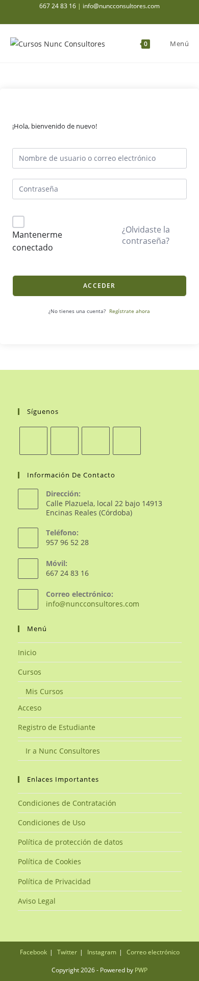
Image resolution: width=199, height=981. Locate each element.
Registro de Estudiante (56, 727)
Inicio (27, 652)
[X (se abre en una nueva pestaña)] (80, 16)
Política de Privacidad (54, 881)
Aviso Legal (37, 901)
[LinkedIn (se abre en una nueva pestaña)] (120, 16)
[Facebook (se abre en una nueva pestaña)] (98, 16)
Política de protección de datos (70, 842)
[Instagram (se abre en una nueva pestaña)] (110, 16)
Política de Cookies (49, 861)
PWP (141, 970)
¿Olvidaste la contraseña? (146, 235)
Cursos (29, 672)
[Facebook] (65, 441)
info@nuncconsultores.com (121, 6)
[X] (33, 441)
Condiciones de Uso (51, 822)
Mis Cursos (43, 691)
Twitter (67, 952)
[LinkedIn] (127, 441)
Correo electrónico (153, 952)
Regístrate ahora (129, 311)
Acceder (99, 285)
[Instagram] (96, 441)
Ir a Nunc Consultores (61, 751)
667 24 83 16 (57, 6)
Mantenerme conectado (37, 241)
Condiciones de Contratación (67, 803)
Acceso (29, 708)
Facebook (33, 952)
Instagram (101, 952)
